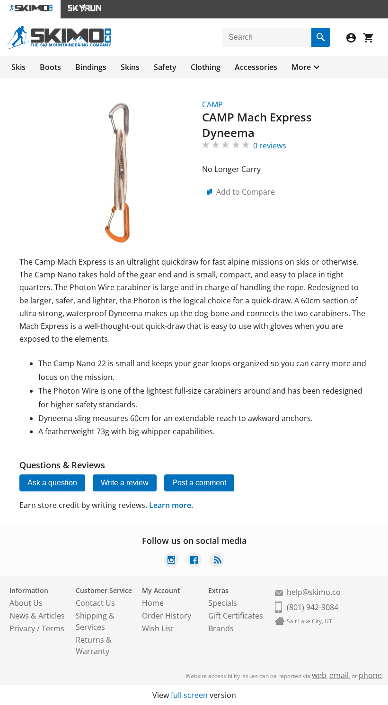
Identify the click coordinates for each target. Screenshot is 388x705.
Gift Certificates (235, 615)
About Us (26, 603)
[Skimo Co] (59, 47)
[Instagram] (171, 561)
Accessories (256, 67)
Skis (18, 67)
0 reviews (269, 145)
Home (153, 603)
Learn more (170, 505)
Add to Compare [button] (245, 192)
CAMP (212, 104)
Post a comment (199, 483)
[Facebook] (194, 561)
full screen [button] (189, 695)
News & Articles (37, 615)
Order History (166, 615)
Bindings (90, 67)
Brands (221, 628)
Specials (222, 603)
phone (370, 675)
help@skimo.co (314, 592)
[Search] (320, 37)
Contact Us (95, 603)
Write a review (125, 483)
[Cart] (371, 39)
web (319, 675)
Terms (53, 628)
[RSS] (216, 561)
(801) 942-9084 (312, 607)
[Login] (354, 39)
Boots (50, 67)
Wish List (158, 628)
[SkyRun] (85, 9)
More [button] (301, 67)
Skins (130, 67)
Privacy (22, 628)
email (339, 675)
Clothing (205, 67)
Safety (165, 67)
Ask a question (52, 483)
